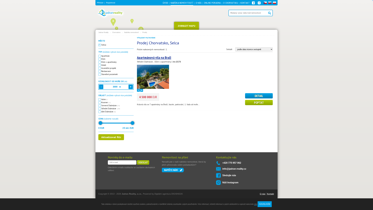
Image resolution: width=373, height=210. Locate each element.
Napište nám (171, 170)
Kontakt (270, 194)
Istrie (104, 99)
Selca (103, 44)
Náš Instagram (230, 182)
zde (255, 204)
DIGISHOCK (177, 194)
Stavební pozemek (109, 74)
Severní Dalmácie (110, 105)
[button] (132, 20)
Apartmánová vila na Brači (154, 57)
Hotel (103, 65)
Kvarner (106, 102)
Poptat (259, 102)
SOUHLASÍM (264, 204)
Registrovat (110, 3)
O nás (262, 194)
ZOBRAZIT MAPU (186, 25)
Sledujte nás (229, 175)
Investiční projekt (108, 68)
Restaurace (106, 71)
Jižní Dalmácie (108, 111)
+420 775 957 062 (231, 163)
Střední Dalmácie (110, 108)
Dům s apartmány (109, 62)
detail (259, 96)
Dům (103, 59)
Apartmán (105, 56)
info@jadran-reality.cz (234, 169)
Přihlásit (100, 3)
